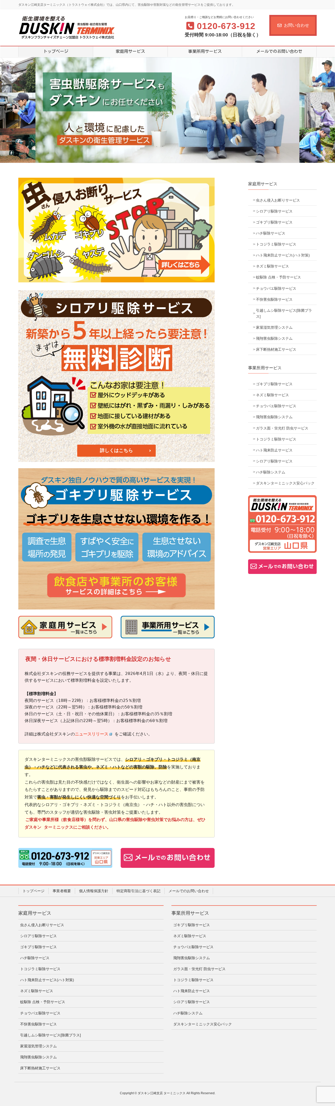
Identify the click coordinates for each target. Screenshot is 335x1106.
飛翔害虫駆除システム (274, 338)
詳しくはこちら (116, 450)
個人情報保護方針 (93, 891)
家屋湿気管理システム (274, 327)
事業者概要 (62, 891)
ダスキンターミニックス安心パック (285, 483)
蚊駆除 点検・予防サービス (278, 277)
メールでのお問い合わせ (189, 891)
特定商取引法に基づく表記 (138, 891)
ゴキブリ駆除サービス (274, 222)
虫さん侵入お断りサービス (278, 200)
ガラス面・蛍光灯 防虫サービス (282, 428)
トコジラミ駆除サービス (276, 244)
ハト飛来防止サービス (274, 450)
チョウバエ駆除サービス (276, 288)
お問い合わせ (296, 25)
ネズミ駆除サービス (272, 266)
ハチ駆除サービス (270, 233)
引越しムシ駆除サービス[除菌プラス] (284, 313)
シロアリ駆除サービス (274, 211)
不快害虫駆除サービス (274, 299)
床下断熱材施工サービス (276, 349)
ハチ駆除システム (270, 472)
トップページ (33, 891)
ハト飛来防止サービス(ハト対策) (283, 255)
